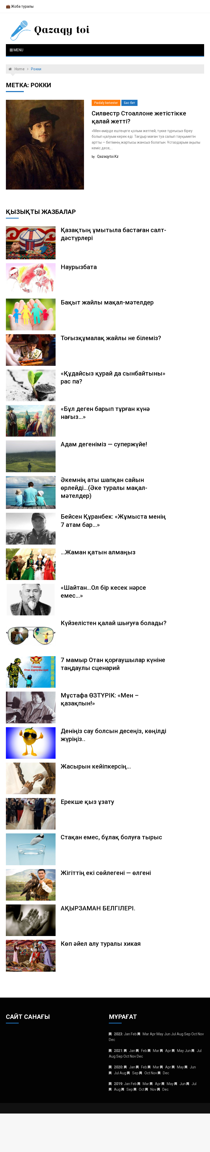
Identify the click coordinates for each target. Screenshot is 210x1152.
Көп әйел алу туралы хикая (101, 943)
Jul (199, 1051)
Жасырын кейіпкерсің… (96, 766)
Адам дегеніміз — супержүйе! (104, 444)
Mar (146, 1034)
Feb (144, 1051)
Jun (193, 1067)
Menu (18, 50)
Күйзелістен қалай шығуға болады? (113, 623)
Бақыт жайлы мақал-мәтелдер (107, 302)
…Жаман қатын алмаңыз (98, 552)
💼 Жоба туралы (20, 6)
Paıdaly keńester (106, 103)
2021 (118, 1051)
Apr (168, 1051)
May (180, 1051)
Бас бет (129, 103)
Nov (153, 1089)
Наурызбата (79, 267)
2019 (118, 1084)
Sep (135, 1073)
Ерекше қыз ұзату (87, 801)
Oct (147, 1073)
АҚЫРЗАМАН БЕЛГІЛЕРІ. (98, 908)
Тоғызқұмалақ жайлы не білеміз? (111, 338)
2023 (118, 1034)
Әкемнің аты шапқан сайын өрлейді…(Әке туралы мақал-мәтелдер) (104, 487)
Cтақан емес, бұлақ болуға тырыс (111, 837)
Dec (166, 1073)
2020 (118, 1067)
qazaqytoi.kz (108, 156)
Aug (117, 1089)
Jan (132, 1051)
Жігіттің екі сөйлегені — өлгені (106, 873)
